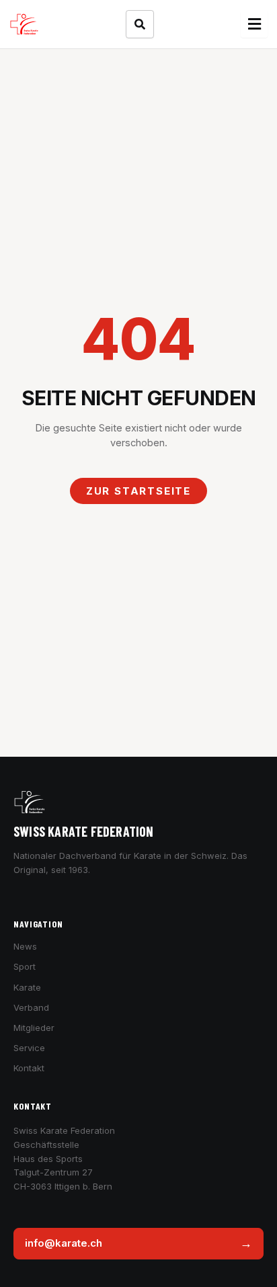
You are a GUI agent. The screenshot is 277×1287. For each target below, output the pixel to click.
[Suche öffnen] (140, 24)
